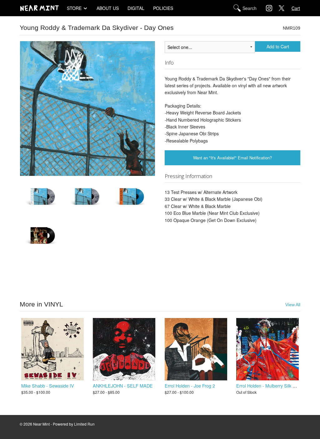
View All (292, 304)
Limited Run (84, 424)
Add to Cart (278, 46)
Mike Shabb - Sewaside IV (47, 385)
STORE (74, 8)
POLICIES (163, 8)
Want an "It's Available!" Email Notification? (232, 158)
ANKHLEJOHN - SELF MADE (123, 385)
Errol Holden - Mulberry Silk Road (269, 385)
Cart (296, 8)
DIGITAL (136, 8)
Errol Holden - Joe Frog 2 (190, 385)
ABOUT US (108, 8)
